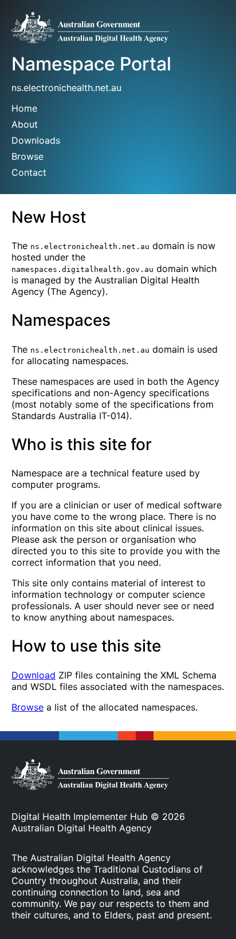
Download (33, 675)
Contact (28, 172)
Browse (27, 156)
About (24, 124)
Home (24, 108)
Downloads (35, 140)
